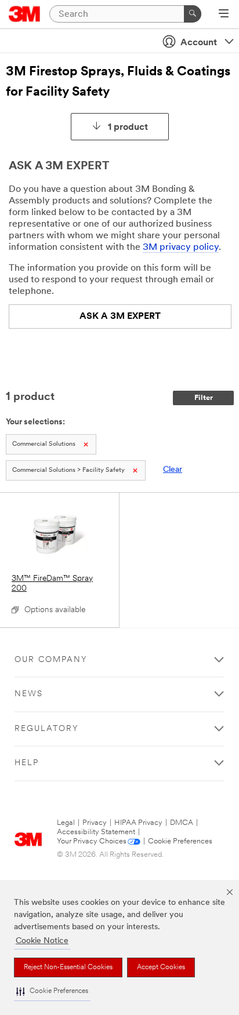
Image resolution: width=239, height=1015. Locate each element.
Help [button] (27, 763)
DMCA (181, 823)
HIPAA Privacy (138, 823)
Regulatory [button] (47, 729)
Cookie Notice (42, 941)
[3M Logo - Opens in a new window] (25, 14)
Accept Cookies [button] (161, 967)
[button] (52, 991)
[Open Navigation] (224, 14)
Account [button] (198, 43)
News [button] (29, 694)
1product (128, 127)
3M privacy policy (181, 247)
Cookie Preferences (180, 841)
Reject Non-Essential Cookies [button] (68, 967)
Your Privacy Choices (91, 841)
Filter (203, 398)
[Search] (192, 14)
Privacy (94, 823)
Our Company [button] (51, 660)
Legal (66, 823)
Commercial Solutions (43, 444)
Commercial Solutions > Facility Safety (68, 470)
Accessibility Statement (96, 832)
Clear (172, 469)
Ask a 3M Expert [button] (120, 316)
